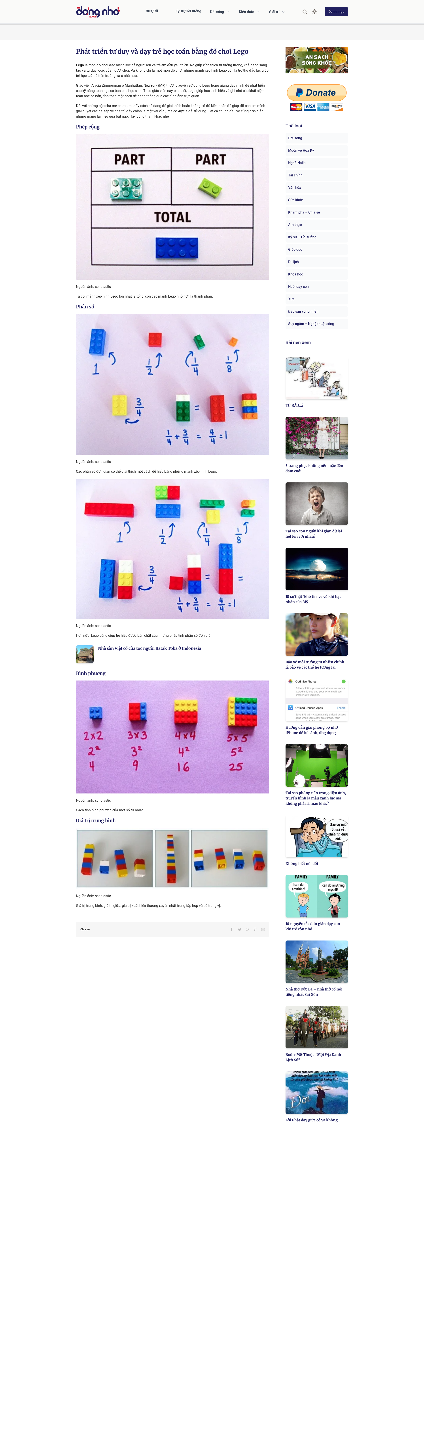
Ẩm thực (295, 225)
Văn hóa (294, 187)
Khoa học (295, 274)
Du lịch (293, 262)
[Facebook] (231, 929)
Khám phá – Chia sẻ (304, 212)
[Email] (263, 929)
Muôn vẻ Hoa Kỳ (301, 150)
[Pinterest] (255, 929)
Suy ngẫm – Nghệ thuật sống (311, 324)
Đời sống (295, 138)
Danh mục (336, 12)
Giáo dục (295, 249)
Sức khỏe (295, 200)
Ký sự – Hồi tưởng (302, 237)
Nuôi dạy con (298, 287)
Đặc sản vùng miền (303, 311)
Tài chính (295, 175)
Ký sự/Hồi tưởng (188, 11)
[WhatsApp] (247, 929)
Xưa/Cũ (152, 11)
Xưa (291, 299)
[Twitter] (239, 929)
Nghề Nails (296, 163)
